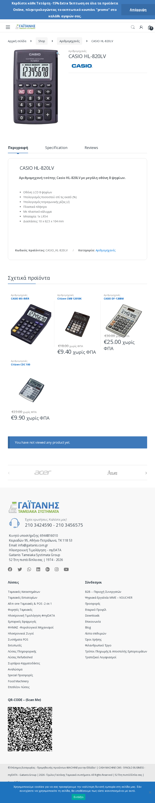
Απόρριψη (138, 9)
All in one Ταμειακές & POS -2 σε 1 (30, 603)
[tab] (18, 149)
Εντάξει (79, 797)
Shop (41, 41)
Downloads (92, 615)
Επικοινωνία (93, 621)
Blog (88, 627)
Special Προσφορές (20, 675)
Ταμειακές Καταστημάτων (24, 592)
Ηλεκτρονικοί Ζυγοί (21, 633)
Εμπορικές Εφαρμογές (22, 621)
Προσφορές (92, 603)
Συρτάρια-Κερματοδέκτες (24, 663)
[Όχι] (150, 792)
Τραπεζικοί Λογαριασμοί (100, 657)
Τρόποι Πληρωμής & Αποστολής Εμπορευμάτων (116, 651)
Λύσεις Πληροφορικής (22, 651)
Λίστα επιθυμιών (95, 633)
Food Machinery (18, 681)
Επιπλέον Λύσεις (18, 687)
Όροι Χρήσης (93, 639)
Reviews (91, 148)
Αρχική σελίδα (17, 41)
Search (133, 27)
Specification (56, 148)
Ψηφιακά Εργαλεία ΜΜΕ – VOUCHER (108, 597)
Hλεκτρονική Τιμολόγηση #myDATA (31, 615)
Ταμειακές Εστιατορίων (22, 597)
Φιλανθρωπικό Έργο (98, 645)
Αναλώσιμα (15, 669)
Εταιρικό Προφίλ (95, 610)
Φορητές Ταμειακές (20, 610)
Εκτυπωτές (15, 645)
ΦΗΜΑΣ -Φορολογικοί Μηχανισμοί (30, 627)
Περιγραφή (18, 148)
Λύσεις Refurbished (20, 657)
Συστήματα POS (18, 639)
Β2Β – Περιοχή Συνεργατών (103, 592)
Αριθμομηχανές (69, 41)
